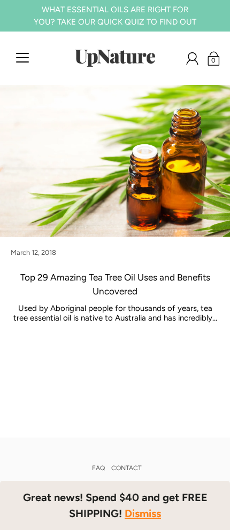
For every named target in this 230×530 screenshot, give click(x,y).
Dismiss (143, 513)
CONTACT (126, 468)
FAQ (98, 468)
